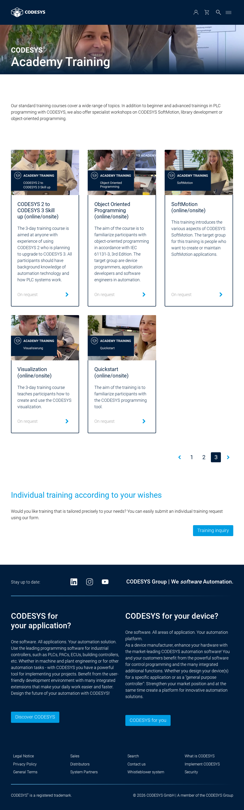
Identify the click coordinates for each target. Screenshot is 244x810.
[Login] (196, 12)
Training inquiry (213, 530)
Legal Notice (23, 756)
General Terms (25, 772)
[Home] (28, 12)
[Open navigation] (228, 12)
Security (191, 772)
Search (133, 756)
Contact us (136, 764)
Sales (74, 756)
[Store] (206, 12)
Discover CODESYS (35, 717)
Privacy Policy (25, 764)
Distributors (80, 764)
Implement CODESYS (202, 764)
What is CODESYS (199, 756)
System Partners (84, 772)
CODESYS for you (148, 720)
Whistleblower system (145, 772)
